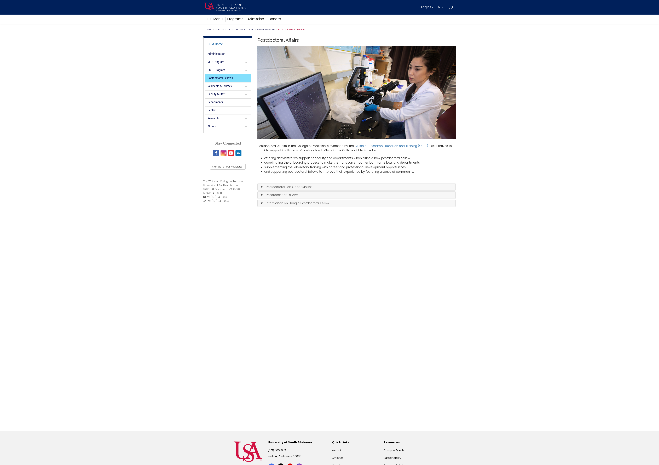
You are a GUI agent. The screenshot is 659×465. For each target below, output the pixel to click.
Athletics (337, 458)
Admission (256, 19)
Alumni (211, 126)
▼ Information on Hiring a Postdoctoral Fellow (294, 203)
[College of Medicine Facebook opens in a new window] (216, 153)
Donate (275, 19)
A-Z (440, 7)
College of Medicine (241, 29)
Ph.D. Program (216, 70)
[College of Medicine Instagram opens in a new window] (224, 153)
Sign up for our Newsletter (227, 166)
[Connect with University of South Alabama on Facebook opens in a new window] (272, 460)
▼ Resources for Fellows (279, 195)
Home (209, 29)
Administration (266, 29)
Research (213, 118)
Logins (426, 7)
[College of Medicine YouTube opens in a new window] (231, 153)
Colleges (221, 29)
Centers (212, 110)
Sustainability (392, 458)
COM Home (215, 44)
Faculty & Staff (216, 94)
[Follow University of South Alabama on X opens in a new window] (281, 460)
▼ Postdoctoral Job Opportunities (286, 187)
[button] (451, 7)
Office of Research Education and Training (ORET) (391, 146)
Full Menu (215, 19)
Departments (215, 102)
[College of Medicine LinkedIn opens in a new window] (238, 153)
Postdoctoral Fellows (220, 78)
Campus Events (394, 450)
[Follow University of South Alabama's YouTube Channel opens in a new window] (290, 460)
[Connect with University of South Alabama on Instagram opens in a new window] (300, 460)
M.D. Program (215, 62)
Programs (235, 19)
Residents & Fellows (219, 86)
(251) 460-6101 (277, 450)
